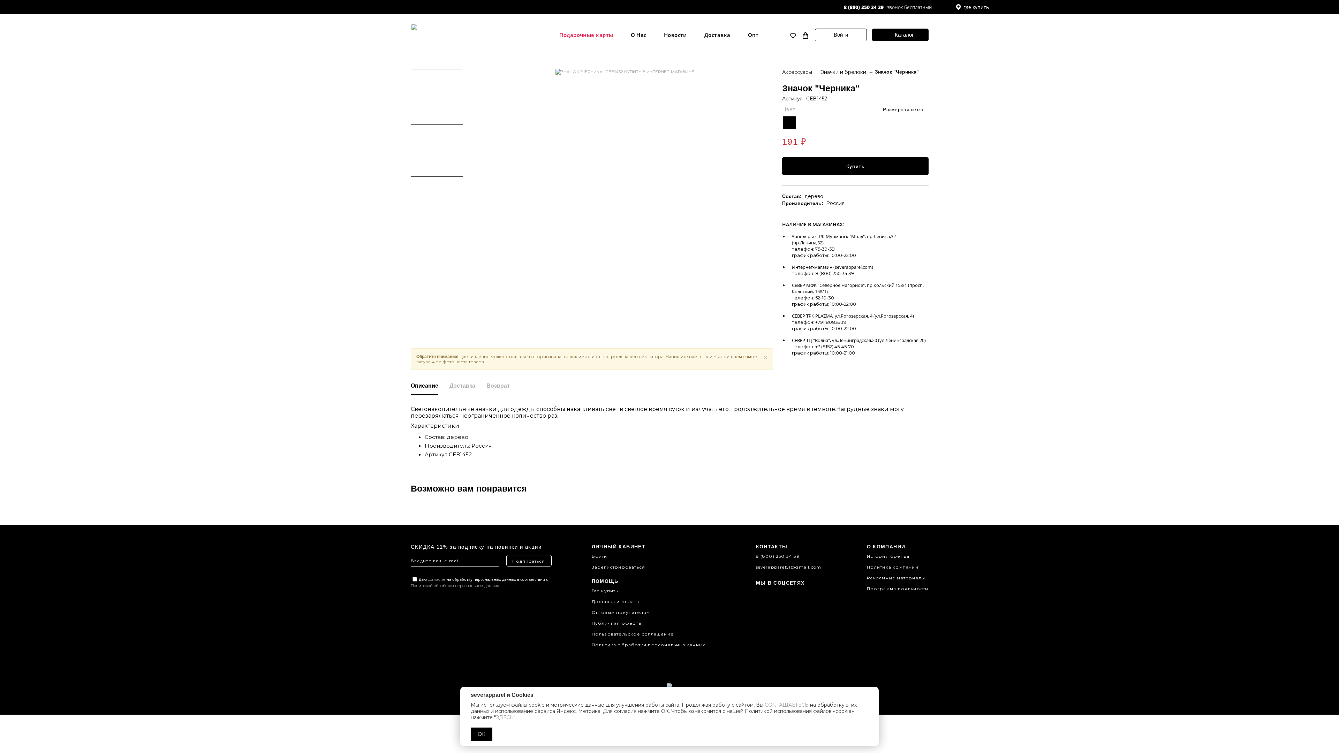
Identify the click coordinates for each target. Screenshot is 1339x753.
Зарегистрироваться (618, 567)
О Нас (638, 35)
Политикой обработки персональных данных (455, 585)
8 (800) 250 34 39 (864, 7)
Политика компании (892, 567)
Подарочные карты (586, 35)
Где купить (605, 590)
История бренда (888, 556)
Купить (855, 166)
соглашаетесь (787, 705)
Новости (675, 35)
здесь (505, 717)
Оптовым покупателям (621, 612)
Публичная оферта (616, 623)
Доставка (717, 35)
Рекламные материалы (896, 577)
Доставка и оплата (615, 601)
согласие (437, 579)
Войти (841, 35)
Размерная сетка (903, 109)
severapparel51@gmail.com (789, 567)
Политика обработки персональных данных (648, 644)
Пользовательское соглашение (633, 634)
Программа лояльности (898, 588)
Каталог (904, 35)
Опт (753, 35)
